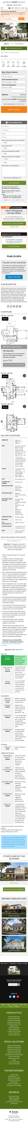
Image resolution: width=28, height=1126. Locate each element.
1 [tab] (5, 42)
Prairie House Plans (14, 1027)
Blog (21, 1004)
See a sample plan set (14, 541)
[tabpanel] (14, 32)
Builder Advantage (14, 1098)
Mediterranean (14, 1026)
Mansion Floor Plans (14, 1058)
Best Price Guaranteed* (19, 97)
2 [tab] (8, 42)
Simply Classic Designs (14, 1080)
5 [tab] (15, 42)
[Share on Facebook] (14, 306)
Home (2, 52)
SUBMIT (21, 19)
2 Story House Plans (14, 1064)
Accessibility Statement (14, 1120)
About (11, 1006)
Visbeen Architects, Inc (14, 1083)
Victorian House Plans (14, 1035)
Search (3, 1004)
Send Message (14, 183)
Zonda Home (14, 1103)
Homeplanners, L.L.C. (14, 1076)
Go (18, 984)
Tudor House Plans (14, 1033)
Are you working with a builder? (11, 151)
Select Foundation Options (10, 79)
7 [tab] (20, 42)
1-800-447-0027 (14, 5)
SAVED (12, 8)
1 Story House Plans (14, 1062)
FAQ (25, 1004)
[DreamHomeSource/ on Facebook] (10, 996)
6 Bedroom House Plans (14, 1053)
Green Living (14, 1074)
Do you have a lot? (7, 146)
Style (6, 52)
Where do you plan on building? (11, 156)
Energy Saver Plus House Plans (14, 1055)
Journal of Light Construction (14, 1102)
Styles (8, 1004)
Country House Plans (14, 52)
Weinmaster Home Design (14, 1085)
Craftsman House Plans (14, 1020)
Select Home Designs (14, 1078)
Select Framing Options (9, 85)
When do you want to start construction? (13, 140)
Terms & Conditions (15, 14)
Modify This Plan (14, 277)
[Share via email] (8, 306)
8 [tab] (22, 42)
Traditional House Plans (14, 1031)
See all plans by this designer (14, 889)
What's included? (6, 74)
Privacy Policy (21, 200)
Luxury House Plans (14, 1056)
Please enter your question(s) (10, 166)
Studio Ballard (14, 1082)
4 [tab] (13, 42)
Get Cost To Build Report (14, 223)
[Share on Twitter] (17, 306)
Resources (15, 1004)
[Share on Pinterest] (20, 306)
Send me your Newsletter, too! (12, 178)
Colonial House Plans (14, 1017)
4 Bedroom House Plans (14, 1049)
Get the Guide (14, 246)
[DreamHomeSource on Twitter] (14, 996)
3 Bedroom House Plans (14, 1047)
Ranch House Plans (14, 1029)
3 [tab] (10, 42)
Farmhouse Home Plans (14, 1024)
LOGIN (23, 8)
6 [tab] (17, 42)
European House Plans (14, 1022)
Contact (16, 1006)
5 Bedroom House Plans (14, 1051)
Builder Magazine (14, 1100)
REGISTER (17, 8)
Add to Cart (14, 109)
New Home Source (14, 1096)
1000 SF (14, 1060)
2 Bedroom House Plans (14, 1045)
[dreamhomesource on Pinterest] (18, 996)
